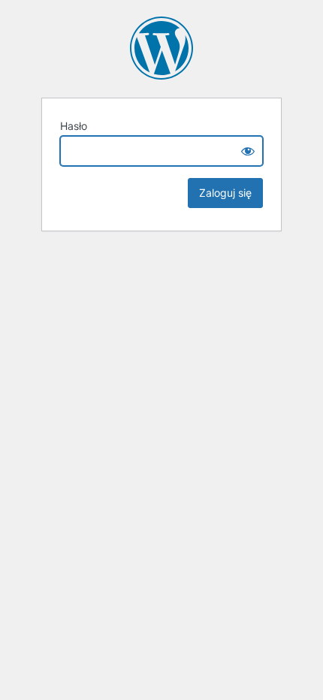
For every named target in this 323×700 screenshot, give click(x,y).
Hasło (73, 125)
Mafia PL (161, 48)
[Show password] (248, 151)
